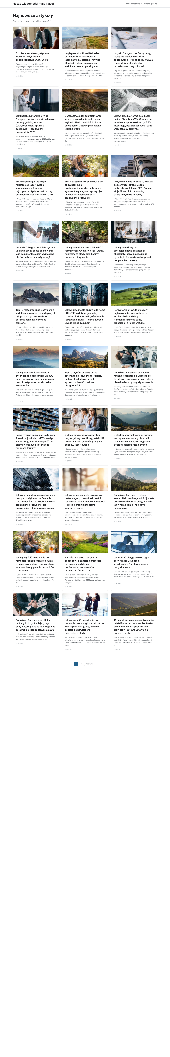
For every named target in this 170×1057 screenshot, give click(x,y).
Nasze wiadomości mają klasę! (33, 3)
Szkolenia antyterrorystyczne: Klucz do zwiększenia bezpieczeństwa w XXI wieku (32, 56)
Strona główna (150, 4)
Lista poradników (134, 4)
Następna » (90, 664)
